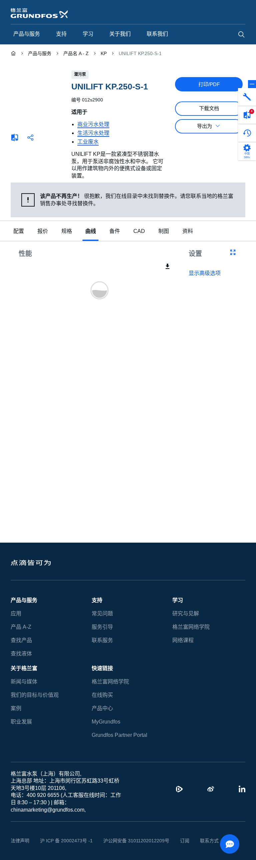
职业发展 (21, 721)
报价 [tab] (42, 231)
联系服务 (102, 640)
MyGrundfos (106, 721)
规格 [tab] (66, 231)
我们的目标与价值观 (35, 694)
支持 (97, 600)
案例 (16, 708)
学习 (177, 600)
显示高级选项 (205, 273)
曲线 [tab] (90, 231)
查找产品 (21, 640)
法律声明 (20, 841)
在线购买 (102, 694)
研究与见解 (185, 613)
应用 (16, 613)
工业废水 (88, 141)
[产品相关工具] (247, 97)
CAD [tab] (138, 231)
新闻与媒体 (24, 681)
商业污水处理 (93, 124)
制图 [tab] (162, 231)
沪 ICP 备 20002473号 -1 (64, 841)
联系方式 (199, 841)
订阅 (174, 841)
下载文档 (209, 108)
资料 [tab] (186, 231)
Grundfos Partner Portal (119, 735)
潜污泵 (80, 74)
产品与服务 (24, 600)
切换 (252, 84)
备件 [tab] (114, 231)
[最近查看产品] (247, 133)
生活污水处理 (93, 132)
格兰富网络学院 (191, 626)
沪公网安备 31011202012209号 (128, 841)
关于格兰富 (24, 668)
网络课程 (183, 640)
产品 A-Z (20, 626)
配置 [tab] (18, 231)
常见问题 (102, 613)
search (241, 34)
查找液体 (21, 653)
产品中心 (102, 708)
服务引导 (102, 626)
